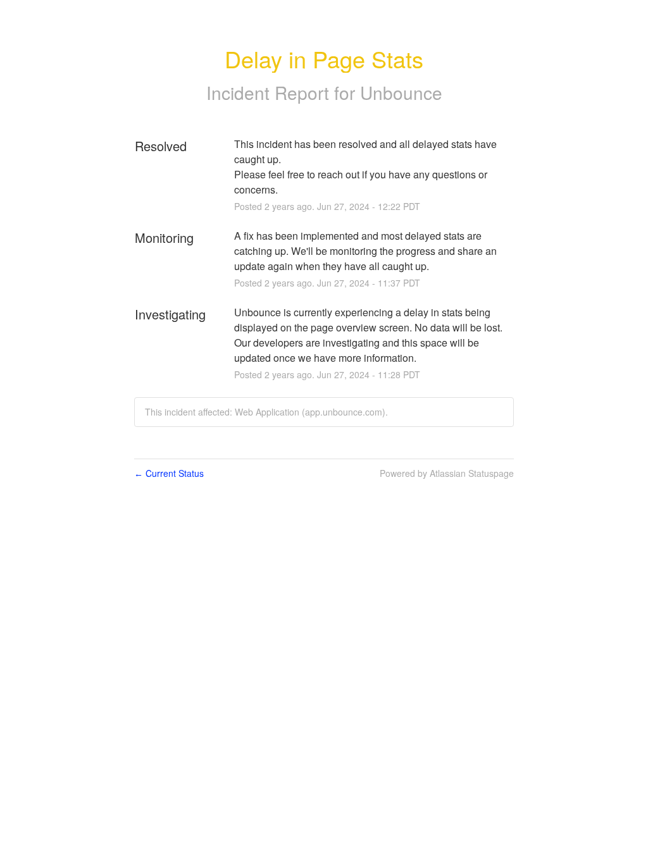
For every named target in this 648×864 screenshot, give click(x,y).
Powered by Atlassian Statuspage (447, 473)
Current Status (169, 473)
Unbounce (401, 92)
